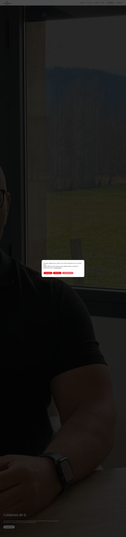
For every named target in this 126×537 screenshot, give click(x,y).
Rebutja (57, 273)
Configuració (67, 273)
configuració (58, 268)
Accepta (48, 273)
